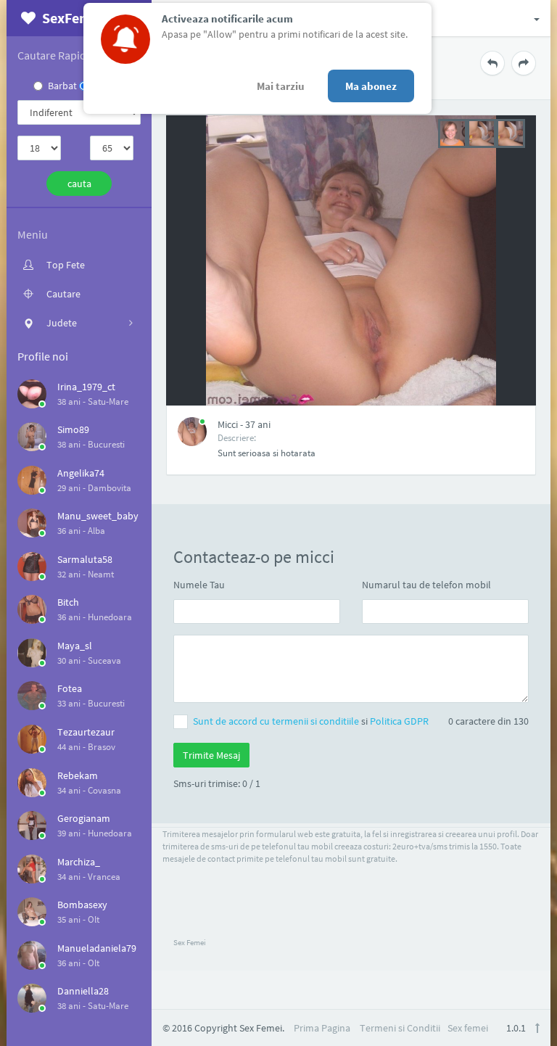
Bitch (68, 602)
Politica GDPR (399, 721)
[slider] (481, 132)
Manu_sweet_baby (98, 515)
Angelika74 (80, 472)
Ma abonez (371, 86)
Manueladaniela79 (96, 948)
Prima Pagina (322, 1027)
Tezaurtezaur (86, 731)
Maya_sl (74, 645)
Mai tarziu (281, 86)
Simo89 (73, 429)
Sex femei (467, 1027)
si (311, 721)
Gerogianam (83, 818)
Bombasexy (82, 904)
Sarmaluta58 (84, 559)
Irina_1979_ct (86, 386)
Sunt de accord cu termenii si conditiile (277, 721)
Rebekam (77, 775)
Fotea (69, 688)
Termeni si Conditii (400, 1027)
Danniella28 (83, 990)
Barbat (62, 85)
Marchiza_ (78, 861)
